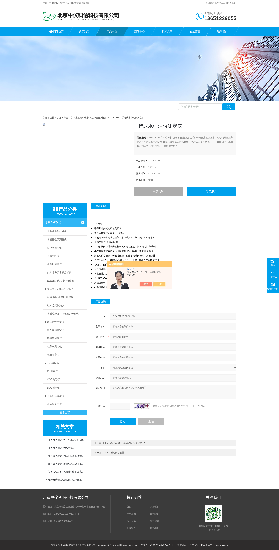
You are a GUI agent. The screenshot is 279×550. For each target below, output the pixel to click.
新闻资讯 (154, 513)
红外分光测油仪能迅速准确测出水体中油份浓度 (66, 463)
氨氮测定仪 (53, 354)
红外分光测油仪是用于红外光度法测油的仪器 (66, 479)
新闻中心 (139, 31)
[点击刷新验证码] (142, 406)
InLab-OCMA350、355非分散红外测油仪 (124, 443)
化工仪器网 (206, 545)
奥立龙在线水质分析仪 (59, 272)
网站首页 (58, 31)
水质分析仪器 (82, 117)
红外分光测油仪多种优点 (61, 448)
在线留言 (220, 3)
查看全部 (65, 412)
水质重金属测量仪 (57, 239)
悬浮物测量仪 (54, 264)
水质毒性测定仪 (55, 321)
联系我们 (231, 3)
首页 (59, 117)
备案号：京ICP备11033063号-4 (157, 545)
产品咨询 (158, 191)
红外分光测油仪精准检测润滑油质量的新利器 (66, 455)
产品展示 (131, 513)
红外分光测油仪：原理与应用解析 (66, 440)
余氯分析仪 (53, 256)
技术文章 (167, 31)
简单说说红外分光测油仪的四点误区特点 (66, 471)
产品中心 (112, 31)
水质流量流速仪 (55, 404)
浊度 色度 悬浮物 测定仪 (60, 297)
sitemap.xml (222, 545)
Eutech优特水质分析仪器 (60, 280)
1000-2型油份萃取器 (113, 452)
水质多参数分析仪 (57, 231)
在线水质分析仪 (55, 395)
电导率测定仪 (54, 346)
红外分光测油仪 (99, 117)
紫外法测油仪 (54, 247)
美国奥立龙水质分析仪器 (60, 289)
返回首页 (209, 3)
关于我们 (84, 31)
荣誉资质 (154, 521)
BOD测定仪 (53, 387)
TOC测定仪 (53, 363)
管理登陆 (181, 545)
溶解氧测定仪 (54, 338)
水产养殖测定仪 (55, 330)
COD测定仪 (53, 379)
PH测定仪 (52, 371)
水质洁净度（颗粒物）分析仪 (63, 313)
